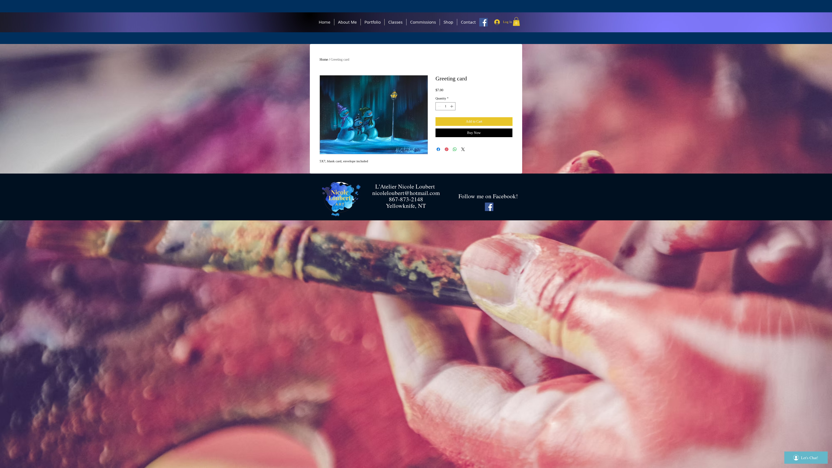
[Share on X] (463, 149)
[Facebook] (483, 22)
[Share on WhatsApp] (454, 149)
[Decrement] (439, 106)
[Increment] (452, 106)
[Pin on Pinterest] (446, 149)
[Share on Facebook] (438, 149)
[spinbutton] (445, 106)
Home (324, 59)
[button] (516, 21)
